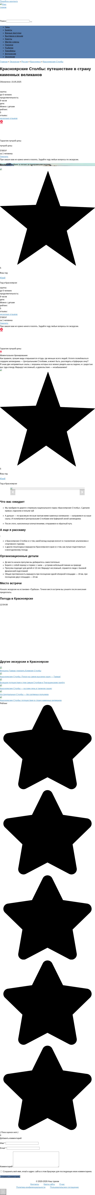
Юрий (2, 278)
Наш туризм (11, 11)
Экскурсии (10, 57)
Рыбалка (9, 48)
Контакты (34, 1184)
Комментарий (6, 1166)
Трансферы (10, 51)
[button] (12, 492)
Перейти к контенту (9, 1)
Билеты (8, 30)
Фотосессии (10, 54)
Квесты (8, 39)
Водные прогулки (13, 33)
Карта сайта (49, 1184)
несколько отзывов (8, 118)
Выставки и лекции (14, 36)
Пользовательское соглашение (64, 1187)
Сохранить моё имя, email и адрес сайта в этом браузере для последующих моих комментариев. (47, 1171)
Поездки (9, 45)
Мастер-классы (12, 42)
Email (3, 1148)
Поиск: (3, 21)
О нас (62, 1184)
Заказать (4, 157)
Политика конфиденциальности (30, 1187)
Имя (2, 1143)
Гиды (7, 27)
